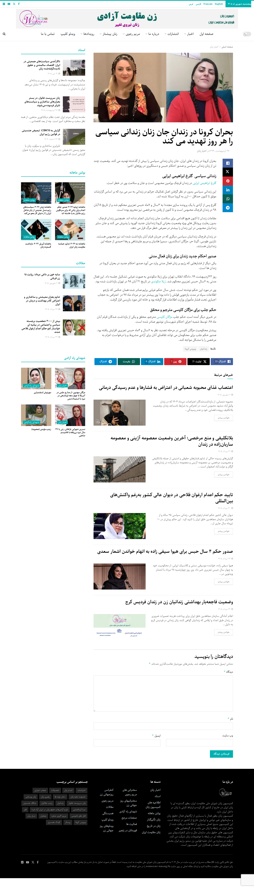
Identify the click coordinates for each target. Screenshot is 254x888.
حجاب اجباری (40, 790)
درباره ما (153, 34)
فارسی (198, 4)
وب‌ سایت (227, 736)
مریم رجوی (107, 801)
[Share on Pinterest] (228, 181)
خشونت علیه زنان (78, 797)
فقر (25, 809)
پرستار (67, 822)
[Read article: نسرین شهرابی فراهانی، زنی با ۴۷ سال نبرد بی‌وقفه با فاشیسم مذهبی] (70, 415)
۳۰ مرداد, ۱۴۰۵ (224, 508)
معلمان (43, 816)
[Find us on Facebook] (19, 4)
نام (230, 719)
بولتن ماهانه (63, 200)
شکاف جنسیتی (29, 803)
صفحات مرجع (129, 818)
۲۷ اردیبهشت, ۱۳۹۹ (219, 151)
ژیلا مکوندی (158, 281)
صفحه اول (206, 34)
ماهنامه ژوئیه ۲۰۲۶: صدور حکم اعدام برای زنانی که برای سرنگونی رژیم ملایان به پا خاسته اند (70, 210)
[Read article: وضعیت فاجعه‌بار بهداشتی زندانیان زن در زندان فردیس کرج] (120, 627)
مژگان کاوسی (164, 316)
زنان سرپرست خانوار (77, 803)
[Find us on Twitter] (14, 4)
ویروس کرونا (190, 349)
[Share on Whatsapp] (228, 198)
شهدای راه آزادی (31, 385)
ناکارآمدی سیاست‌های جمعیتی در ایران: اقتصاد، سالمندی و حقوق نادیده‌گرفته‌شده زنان (42, 65)
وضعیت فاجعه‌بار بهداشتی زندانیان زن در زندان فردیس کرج (179, 602)
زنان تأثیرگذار (153, 819)
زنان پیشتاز (110, 34)
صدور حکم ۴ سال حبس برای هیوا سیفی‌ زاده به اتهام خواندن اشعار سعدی (165, 551)
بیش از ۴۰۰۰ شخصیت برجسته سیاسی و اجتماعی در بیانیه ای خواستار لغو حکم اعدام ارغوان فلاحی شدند (40, 326)
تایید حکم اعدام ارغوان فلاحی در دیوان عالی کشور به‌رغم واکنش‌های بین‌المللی (171, 498)
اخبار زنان (214, 47)
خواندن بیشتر (221, 417)
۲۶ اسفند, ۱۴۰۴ (51, 139)
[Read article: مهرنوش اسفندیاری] (36, 378)
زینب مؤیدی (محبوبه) (41, 429)
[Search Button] (4, 34)
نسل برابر (31, 816)
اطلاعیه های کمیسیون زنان (153, 804)
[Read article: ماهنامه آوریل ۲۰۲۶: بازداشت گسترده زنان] (36, 230)
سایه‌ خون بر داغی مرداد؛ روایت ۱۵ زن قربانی (42, 276)
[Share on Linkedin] (228, 189)
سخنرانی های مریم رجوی (130, 792)
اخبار (190, 34)
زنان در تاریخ (153, 826)
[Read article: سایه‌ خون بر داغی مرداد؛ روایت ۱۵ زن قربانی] (74, 281)
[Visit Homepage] (127, 17)
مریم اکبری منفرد (58, 816)
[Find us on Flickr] (4, 4)
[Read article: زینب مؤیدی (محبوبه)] (36, 415)
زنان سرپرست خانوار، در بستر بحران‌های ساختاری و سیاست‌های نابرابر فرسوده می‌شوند (42, 101)
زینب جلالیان (46, 803)
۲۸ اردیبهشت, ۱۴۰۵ (49, 110)
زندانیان (203, 349)
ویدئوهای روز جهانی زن (106, 828)
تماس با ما (48, 34)
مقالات (109, 807)
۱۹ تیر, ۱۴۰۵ (53, 73)
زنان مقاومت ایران (151, 832)
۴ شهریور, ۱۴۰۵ (51, 283)
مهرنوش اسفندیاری (42, 392)
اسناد (157, 796)
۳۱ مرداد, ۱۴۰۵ (224, 451)
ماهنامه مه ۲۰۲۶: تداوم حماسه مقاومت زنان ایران (71, 245)
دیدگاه (228, 672)
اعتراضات (82, 790)
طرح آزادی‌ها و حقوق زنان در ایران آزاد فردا (50, 809)
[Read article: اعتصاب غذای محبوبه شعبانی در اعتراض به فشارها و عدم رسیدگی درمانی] (120, 413)
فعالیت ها (131, 824)
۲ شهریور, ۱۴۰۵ (224, 394)
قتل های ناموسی (78, 816)
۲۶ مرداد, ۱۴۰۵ (224, 609)
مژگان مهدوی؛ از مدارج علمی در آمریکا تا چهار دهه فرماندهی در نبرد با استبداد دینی (71, 396)
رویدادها (88, 34)
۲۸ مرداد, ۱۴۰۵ (51, 309)
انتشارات (173, 34)
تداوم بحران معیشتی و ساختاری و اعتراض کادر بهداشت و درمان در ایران (42, 300)
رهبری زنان (45, 797)
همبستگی (107, 813)
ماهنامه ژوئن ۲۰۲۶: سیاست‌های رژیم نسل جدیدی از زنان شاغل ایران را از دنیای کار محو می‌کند (37, 210)
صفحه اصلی (227, 47)
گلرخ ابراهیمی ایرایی (204, 183)
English (219, 4)
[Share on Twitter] (228, 172)
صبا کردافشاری (79, 809)
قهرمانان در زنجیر (128, 830)
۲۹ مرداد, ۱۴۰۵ (224, 558)
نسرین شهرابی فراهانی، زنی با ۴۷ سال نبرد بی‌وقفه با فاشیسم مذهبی (70, 432)
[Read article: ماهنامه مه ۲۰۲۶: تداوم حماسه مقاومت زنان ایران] (70, 230)
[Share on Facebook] (228, 163)
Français (208, 4)
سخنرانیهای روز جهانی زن (128, 803)
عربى (191, 4)
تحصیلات (55, 790)
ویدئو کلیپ (68, 34)
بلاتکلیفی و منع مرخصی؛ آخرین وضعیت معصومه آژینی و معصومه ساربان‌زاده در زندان (172, 441)
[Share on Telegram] (228, 207)
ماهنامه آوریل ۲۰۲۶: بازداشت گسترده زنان (38, 245)
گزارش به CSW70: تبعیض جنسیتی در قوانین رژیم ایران (41, 132)
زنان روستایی (30, 797)
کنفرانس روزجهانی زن (106, 792)
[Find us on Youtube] (9, 4)
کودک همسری (54, 822)
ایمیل (156, 736)
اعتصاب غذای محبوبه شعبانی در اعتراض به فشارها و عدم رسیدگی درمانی (166, 387)
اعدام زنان (68, 790)
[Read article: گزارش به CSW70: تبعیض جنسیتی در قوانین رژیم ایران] (74, 137)
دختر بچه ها (60, 797)
